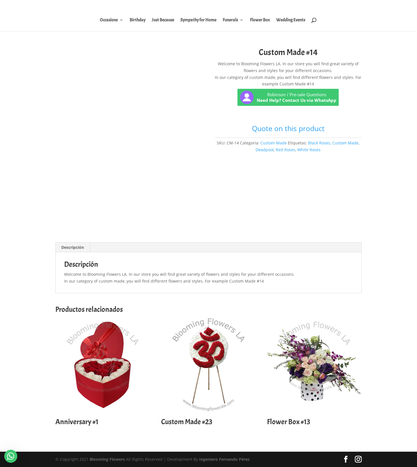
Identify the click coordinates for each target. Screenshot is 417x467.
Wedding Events (290, 20)
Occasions (109, 20)
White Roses (309, 149)
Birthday (138, 20)
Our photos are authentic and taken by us (338, 6)
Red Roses (285, 149)
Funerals (230, 20)
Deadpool (265, 149)
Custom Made (273, 143)
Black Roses (319, 143)
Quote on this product (288, 128)
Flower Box (260, 20)
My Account (287, 6)
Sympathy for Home (198, 20)
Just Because (163, 20)
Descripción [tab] (72, 247)
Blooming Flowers (107, 459)
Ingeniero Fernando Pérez (224, 459)
